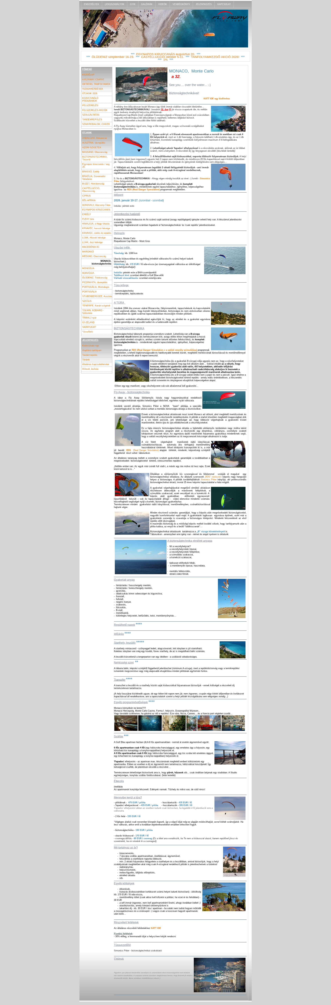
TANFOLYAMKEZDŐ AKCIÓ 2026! (215, 57)
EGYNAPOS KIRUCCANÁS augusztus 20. (165, 54)
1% (165, 59)
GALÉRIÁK (147, 4)
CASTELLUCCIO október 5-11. (162, 57)
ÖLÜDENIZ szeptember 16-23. (113, 57)
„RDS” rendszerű (213, 476)
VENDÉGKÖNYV (181, 4)
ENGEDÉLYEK (91, 4)
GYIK (133, 4)
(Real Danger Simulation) (142, 450)
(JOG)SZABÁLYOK (114, 4)
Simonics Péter (209, 479)
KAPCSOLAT (224, 4)
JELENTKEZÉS (204, 4)
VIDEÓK (162, 4)
